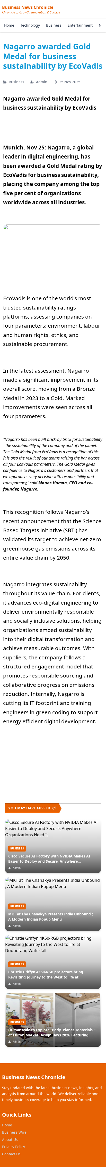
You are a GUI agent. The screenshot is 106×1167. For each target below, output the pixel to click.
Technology (30, 25)
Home (9, 25)
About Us (10, 1139)
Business (53, 25)
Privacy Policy (13, 1146)
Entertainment (80, 25)
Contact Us (11, 1153)
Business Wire (14, 1132)
